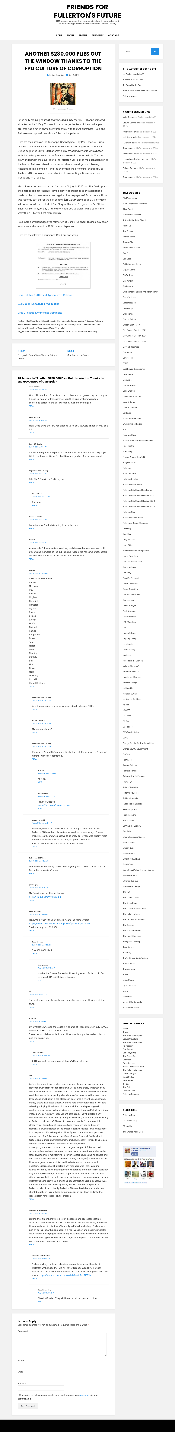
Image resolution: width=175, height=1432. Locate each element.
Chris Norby (128, 314)
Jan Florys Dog (129, 1053)
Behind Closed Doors (44, 321)
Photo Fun (127, 782)
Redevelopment (130, 809)
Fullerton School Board (133, 518)
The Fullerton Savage (132, 1070)
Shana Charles (129, 842)
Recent (83, 35)
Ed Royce (127, 413)
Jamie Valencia (129, 567)
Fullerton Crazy (129, 512)
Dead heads (128, 374)
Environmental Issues (132, 424)
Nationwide (128, 688)
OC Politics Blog (130, 1121)
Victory (126, 991)
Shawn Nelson (129, 853)
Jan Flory (127, 573)
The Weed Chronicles (132, 936)
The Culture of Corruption (134, 908)
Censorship (128, 308)
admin (125, 1029)
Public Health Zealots (132, 804)
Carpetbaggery (129, 303)
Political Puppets (130, 798)
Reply (31, 406)
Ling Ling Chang (129, 639)
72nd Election (129, 209)
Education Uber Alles (132, 418)
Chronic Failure (129, 319)
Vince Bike (127, 996)
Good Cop (127, 534)
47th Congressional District (135, 204)
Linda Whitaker (129, 633)
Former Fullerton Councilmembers (138, 440)
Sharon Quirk (128, 848)
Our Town (127, 754)
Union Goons (42, 328)
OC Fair (126, 721)
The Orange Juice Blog (133, 1132)
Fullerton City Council (132, 484)
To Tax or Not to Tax (132, 85)
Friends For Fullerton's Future (87, 11)
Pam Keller (127, 760)
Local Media (128, 644)
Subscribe (97, 35)
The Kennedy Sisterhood (134, 919)
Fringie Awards (129, 462)
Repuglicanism (129, 815)
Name (21, 1360)
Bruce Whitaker (129, 297)
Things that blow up (131, 941)
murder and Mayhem (132, 677)
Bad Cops (31, 321)
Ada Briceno (128, 231)
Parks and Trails (130, 771)
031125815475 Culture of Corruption (38, 303)
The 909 (126, 892)
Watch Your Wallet (57, 328)
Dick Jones (127, 380)
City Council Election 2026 (134, 341)
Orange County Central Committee (138, 743)
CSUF (125, 363)
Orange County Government (135, 749)
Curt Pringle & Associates (134, 369)
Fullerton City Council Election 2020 (139, 501)
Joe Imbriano (128, 600)
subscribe (84, 1395)
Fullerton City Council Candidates (137, 490)
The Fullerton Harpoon (132, 1035)
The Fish (126, 1087)
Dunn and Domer (130, 407)
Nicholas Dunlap (130, 694)
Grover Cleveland (130, 1039)
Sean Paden (128, 1080)
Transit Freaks (129, 963)
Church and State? (131, 325)
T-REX (126, 1084)
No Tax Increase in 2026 (133, 74)
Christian (127, 1060)
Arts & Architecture (131, 248)
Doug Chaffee (129, 391)
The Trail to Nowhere (132, 930)
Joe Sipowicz (129, 1049)
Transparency (129, 969)
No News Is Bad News (132, 699)
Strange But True (130, 881)
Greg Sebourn (129, 539)
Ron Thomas (128, 820)
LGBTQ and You (129, 622)
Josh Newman (129, 611)
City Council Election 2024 (134, 336)
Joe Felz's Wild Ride (131, 595)
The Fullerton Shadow (132, 1042)
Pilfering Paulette (131, 793)
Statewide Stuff (130, 875)
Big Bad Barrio (129, 270)
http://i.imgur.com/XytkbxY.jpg (45, 897)
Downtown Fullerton (132, 396)
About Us (127, 226)
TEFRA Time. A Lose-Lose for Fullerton (140, 91)
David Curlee (128, 1077)
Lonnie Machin (129, 1091)
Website (22, 1383)
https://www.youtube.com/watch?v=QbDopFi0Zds (65, 1275)
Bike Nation (128, 281)
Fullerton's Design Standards (135, 523)
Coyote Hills (128, 358)
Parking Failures (130, 765)
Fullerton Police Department (37, 331)
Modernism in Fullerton (133, 661)
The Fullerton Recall (131, 914)
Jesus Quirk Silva (130, 589)
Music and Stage (130, 683)
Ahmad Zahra (129, 237)
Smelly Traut (128, 864)
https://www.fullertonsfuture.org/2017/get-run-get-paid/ (59, 923)
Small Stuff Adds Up (131, 859)
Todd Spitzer (128, 947)
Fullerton (127, 468)
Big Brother (128, 275)
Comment (23, 1331)
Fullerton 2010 (129, 473)
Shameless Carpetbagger (134, 837)
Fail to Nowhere (130, 96)
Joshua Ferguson (130, 1073)
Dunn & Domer (129, 402)
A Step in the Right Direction (135, 220)
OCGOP (126, 738)
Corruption (127, 352)
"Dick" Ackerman (130, 198)
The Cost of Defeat (131, 897)
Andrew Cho (128, 242)
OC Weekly (127, 1126)
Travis (125, 974)
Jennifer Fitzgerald (71, 321)
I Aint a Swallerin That (132, 561)
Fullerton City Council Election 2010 (138, 495)
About (70, 35)
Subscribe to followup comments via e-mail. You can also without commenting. (58, 1397)
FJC (124, 429)
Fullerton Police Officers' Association (67, 331)
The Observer (129, 925)
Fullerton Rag (129, 1115)
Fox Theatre (128, 446)
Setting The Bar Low (41, 324)
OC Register (128, 727)
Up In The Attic (129, 986)
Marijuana (127, 655)
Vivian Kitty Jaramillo (132, 1002)
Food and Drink (129, 435)
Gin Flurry (58, 321)
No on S (126, 705)
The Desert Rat (129, 1056)
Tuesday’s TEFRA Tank (133, 80)
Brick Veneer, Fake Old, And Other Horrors (140, 292)
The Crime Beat (89, 324)
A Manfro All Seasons (132, 215)
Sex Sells (127, 831)
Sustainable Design (131, 886)
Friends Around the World (134, 457)
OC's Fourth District (131, 732)
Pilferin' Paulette (130, 787)
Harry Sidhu (128, 545)
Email (20, 1372)
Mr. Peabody (128, 1046)
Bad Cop (126, 253)
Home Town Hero (130, 556)
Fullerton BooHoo (130, 479)
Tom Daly (127, 952)
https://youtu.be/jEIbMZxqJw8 (54, 805)
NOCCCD (126, 710)
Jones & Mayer (129, 606)
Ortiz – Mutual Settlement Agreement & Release (45, 295)
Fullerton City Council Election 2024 (139, 506)
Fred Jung (127, 451)
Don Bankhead (129, 385)
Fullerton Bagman (131, 1094)
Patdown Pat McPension (134, 776)
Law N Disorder (87, 321)
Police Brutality (90, 331)
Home (59, 35)
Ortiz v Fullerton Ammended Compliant (40, 312)
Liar (124, 628)
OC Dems (127, 716)
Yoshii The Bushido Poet (133, 1067)
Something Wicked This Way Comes (66, 324)
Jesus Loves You (130, 584)
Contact (113, 35)
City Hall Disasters (131, 347)
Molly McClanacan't (131, 666)
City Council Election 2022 (134, 330)
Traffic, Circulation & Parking (135, 958)
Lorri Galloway (129, 650)
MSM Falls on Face (131, 672)
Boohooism (128, 286)
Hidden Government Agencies (136, 551)
